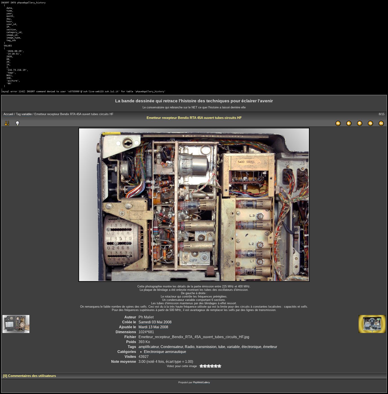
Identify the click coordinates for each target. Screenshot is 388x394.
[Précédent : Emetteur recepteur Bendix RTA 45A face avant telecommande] (349, 123)
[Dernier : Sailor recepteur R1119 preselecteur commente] (381, 123)
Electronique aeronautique (165, 352)
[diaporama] (6, 123)
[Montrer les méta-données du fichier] (17, 123)
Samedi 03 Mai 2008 (155, 322)
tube (221, 347)
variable (27, 114)
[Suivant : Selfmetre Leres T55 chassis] (370, 123)
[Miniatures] (359, 123)
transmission (206, 347)
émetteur (270, 347)
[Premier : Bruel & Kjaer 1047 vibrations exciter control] (338, 123)
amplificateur (149, 347)
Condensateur (172, 347)
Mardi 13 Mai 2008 (153, 327)
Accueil (8, 114)
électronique (251, 347)
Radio (189, 347)
